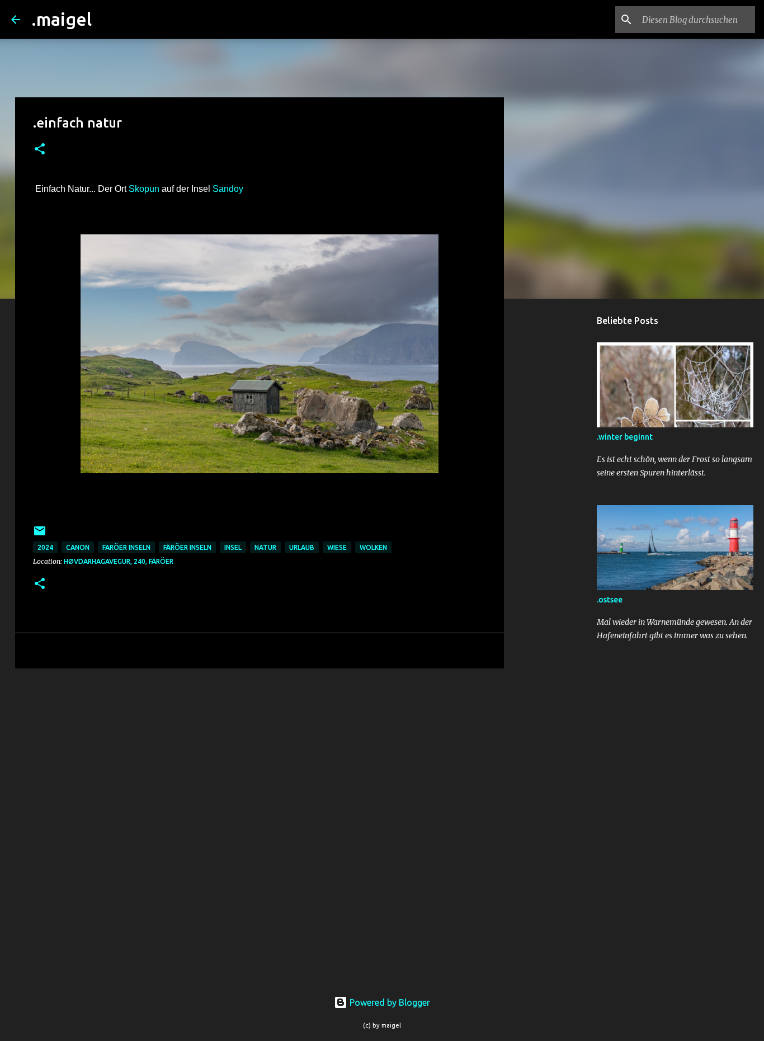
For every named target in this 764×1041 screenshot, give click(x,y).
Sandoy (228, 189)
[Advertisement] (561, 483)
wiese (337, 547)
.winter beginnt (625, 436)
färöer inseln (187, 547)
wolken (373, 547)
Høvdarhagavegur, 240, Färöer (118, 561)
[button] (39, 149)
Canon (77, 547)
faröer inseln (126, 547)
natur (265, 547)
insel (233, 547)
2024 (45, 547)
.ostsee (609, 599)
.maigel (61, 19)
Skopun (145, 189)
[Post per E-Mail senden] (39, 535)
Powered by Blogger (388, 1002)
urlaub (301, 547)
